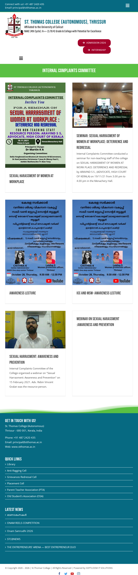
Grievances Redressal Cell (22, 477)
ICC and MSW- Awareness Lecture (99, 293)
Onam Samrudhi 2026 (20, 531)
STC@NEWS (13, 539)
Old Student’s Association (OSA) (25, 496)
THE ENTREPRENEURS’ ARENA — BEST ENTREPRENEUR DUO (41, 547)
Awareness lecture (22, 293)
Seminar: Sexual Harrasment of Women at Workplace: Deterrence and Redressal (102, 141)
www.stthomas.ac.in (23, 446)
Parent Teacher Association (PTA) (26, 489)
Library (11, 464)
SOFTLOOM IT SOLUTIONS (99, 567)
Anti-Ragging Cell (16, 470)
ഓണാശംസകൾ (16, 514)
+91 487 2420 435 (25, 437)
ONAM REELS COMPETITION (23, 523)
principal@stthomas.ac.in (27, 442)
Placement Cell (15, 483)
